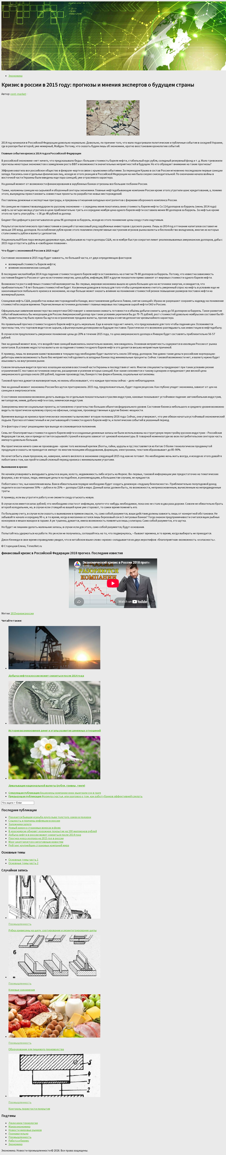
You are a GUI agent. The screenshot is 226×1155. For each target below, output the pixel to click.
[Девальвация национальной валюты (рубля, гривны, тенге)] (54, 778)
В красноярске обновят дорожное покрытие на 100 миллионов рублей (52, 831)
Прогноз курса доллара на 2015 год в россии (36, 838)
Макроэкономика (19, 1126)
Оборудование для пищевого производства (36, 1049)
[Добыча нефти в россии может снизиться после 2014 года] (54, 668)
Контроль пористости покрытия (29, 1108)
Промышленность (19, 924)
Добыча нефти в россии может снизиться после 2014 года (46, 675)
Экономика (15, 75)
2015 (13, 613)
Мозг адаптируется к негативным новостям (35, 841)
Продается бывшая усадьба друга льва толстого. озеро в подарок (49, 817)
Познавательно (18, 1133)
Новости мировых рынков (25, 1130)
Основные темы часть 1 (23, 859)
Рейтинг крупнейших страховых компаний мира (38, 845)
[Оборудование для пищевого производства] (54, 1036)
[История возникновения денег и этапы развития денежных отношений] (54, 723)
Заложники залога (19, 824)
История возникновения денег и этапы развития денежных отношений (54, 730)
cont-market (18, 94)
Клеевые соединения (21, 989)
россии (29, 613)
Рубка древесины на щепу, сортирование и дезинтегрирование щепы (52, 930)
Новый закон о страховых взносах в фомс (34, 827)
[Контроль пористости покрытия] (54, 1096)
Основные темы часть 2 (23, 863)
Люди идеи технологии (23, 1123)
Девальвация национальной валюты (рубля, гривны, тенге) (46, 785)
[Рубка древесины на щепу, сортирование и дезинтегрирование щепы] (54, 917)
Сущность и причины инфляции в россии (34, 820)
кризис (20, 613)
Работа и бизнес (18, 1140)
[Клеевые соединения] (54, 977)
